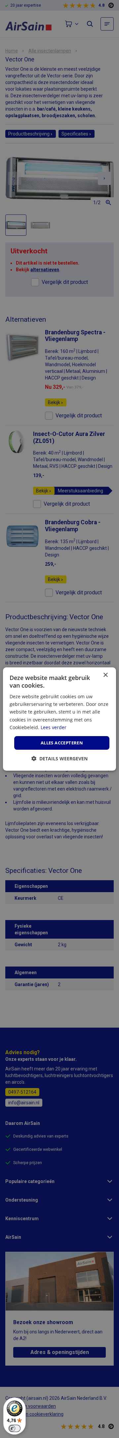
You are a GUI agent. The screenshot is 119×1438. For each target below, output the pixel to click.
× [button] (105, 675)
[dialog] (59, 719)
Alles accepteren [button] (62, 743)
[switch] (14, 1428)
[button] (59, 758)
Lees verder (53, 727)
